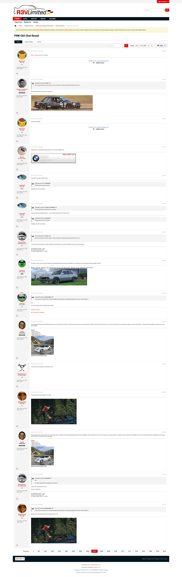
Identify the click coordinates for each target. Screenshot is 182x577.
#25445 (164, 175)
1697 (94, 551)
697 (39, 551)
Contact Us (150, 559)
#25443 (164, 118)
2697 (150, 551)
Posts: (18, 68)
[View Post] (50, 83)
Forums (17, 19)
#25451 (164, 364)
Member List (27, 22)
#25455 (164, 504)
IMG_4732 (33, 55)
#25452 (164, 392)
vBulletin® (90, 567)
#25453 (164, 432)
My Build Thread (35, 309)
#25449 (164, 293)
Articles (34, 19)
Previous (26, 551)
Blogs (25, 19)
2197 (143, 551)
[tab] (18, 41)
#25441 (164, 51)
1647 (59, 551)
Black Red (19, 559)
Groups (43, 19)
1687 (66, 551)
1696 (87, 551)
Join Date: (19, 67)
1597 (52, 551)
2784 (157, 551)
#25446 (164, 203)
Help (143, 559)
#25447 (164, 232)
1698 (101, 551)
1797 (136, 551)
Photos (39, 42)
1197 (45, 551)
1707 (122, 551)
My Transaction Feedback (37, 312)
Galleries (52, 19)
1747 (129, 551)
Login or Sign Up (162, 1)
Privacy (157, 559)
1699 (108, 551)
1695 (80, 551)
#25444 (164, 147)
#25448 (164, 260)
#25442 (164, 79)
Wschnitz (40, 55)
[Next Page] (151, 45)
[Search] (167, 10)
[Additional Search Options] (164, 10)
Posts (18, 42)
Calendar (35, 22)
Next (164, 551)
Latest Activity (29, 42)
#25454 (164, 474)
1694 (73, 551)
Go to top (164, 559)
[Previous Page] (148, 45)
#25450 (164, 321)
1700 (115, 551)
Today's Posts (18, 22)
